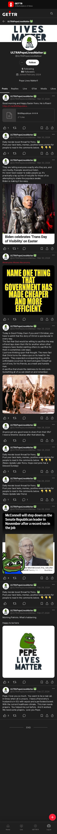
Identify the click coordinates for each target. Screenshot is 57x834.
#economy (25, 262)
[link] (43, 99)
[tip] (26, 127)
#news (16, 262)
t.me (22, 117)
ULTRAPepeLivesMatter (23, 96)
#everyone (7, 262)
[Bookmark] (42, 127)
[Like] (6, 440)
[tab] (4, 89)
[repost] (16, 127)
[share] (47, 127)
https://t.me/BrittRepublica (15, 106)
